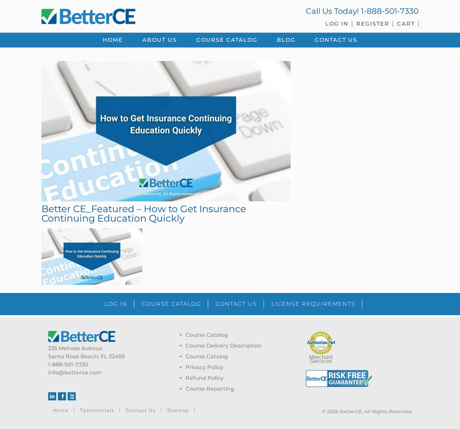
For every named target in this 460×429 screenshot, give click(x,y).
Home (61, 410)
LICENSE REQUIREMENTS (313, 304)
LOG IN (115, 304)
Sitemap (178, 410)
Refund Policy (205, 378)
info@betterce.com (75, 372)
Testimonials (97, 410)
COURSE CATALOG (171, 304)
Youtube (72, 396)
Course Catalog (207, 335)
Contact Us (141, 410)
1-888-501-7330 (390, 11)
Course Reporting (210, 389)
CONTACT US (236, 304)
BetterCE (132, 15)
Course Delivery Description (224, 345)
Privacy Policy (204, 367)
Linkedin (52, 396)
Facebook (62, 396)
